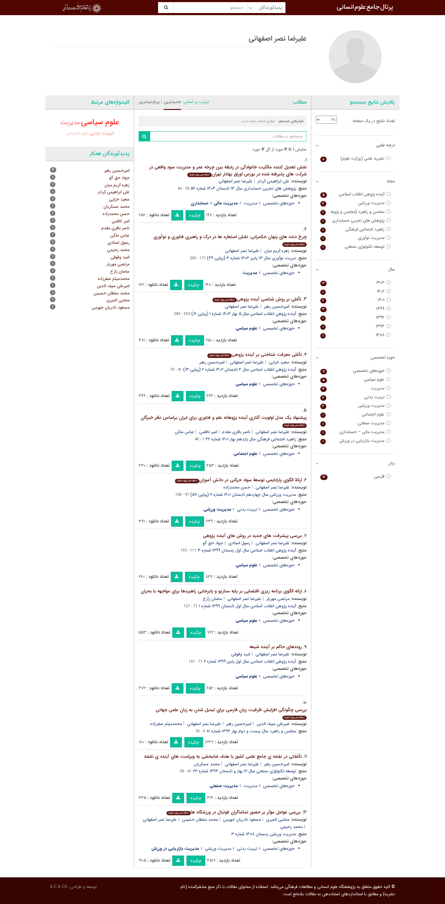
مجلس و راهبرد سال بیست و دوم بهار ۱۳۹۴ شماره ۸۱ (251, 731)
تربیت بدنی (247, 509)
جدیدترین (172, 101)
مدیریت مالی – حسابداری (353, 432)
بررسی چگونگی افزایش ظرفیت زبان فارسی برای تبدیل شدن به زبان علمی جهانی (231, 712)
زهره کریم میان (276, 250)
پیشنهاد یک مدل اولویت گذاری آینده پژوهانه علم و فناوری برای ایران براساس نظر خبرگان (224, 420)
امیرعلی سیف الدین (273, 723)
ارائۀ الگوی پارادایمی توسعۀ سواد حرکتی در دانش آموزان (239, 480)
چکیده (195, 215)
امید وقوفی (240, 654)
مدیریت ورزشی (218, 848)
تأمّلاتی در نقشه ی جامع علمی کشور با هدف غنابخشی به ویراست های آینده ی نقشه (223, 756)
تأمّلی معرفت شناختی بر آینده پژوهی (255, 354)
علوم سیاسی (100, 122)
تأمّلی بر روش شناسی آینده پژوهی (258, 299)
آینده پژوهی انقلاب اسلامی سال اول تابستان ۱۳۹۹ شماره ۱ (247, 606)
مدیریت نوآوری (353, 237)
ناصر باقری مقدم (236, 432)
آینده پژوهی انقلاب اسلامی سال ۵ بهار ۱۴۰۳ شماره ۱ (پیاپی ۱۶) (243, 313)
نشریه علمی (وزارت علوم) (353, 158)
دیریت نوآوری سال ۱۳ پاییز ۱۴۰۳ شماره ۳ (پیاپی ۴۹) (251, 258)
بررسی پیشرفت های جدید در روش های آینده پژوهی (252, 535)
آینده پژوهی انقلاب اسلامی (353, 194)
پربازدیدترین (149, 101)
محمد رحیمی (291, 826)
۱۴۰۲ (353, 291)
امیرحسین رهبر (276, 306)
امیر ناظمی (208, 432)
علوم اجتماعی (77, 133)
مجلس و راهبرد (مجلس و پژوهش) (353, 211)
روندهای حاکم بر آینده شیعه (275, 647)
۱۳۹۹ (353, 308)
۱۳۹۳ (353, 326)
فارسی (353, 476)
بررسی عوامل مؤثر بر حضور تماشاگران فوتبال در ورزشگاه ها (234, 812)
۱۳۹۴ (353, 317)
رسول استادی (239, 543)
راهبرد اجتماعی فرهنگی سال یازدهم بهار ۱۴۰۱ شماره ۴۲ (251, 439)
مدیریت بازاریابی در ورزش (353, 440)
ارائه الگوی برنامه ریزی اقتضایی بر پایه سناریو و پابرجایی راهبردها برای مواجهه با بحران (221, 591)
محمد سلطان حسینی (200, 819)
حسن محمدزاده (236, 487)
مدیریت (250, 203)
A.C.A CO (59, 886)
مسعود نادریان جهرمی (242, 819)
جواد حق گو (213, 543)
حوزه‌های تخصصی (279, 203)
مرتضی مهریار (277, 598)
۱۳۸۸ (353, 335)
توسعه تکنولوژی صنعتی (353, 246)
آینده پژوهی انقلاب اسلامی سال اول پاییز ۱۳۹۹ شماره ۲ (250, 661)
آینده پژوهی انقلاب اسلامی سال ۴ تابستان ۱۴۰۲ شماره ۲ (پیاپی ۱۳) (239, 369)
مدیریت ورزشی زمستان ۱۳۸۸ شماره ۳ (263, 834)
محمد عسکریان (207, 764)
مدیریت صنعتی (353, 423)
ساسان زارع (212, 598)
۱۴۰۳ (353, 282)
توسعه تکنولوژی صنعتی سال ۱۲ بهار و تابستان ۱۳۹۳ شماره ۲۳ (244, 771)
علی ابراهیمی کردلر (273, 181)
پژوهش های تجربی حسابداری (353, 220)
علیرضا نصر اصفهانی (235, 181)
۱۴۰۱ (353, 299)
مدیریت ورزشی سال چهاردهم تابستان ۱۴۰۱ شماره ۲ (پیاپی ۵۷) (243, 494)
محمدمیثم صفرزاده (166, 723)
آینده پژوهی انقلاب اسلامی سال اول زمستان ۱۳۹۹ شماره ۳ (247, 550)
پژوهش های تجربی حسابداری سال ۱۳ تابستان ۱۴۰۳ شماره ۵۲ (243, 188)
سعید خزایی (279, 362)
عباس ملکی (184, 432)
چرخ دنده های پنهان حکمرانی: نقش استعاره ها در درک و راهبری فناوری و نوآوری (230, 239)
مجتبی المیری (277, 819)
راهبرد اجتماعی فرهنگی (353, 229)
